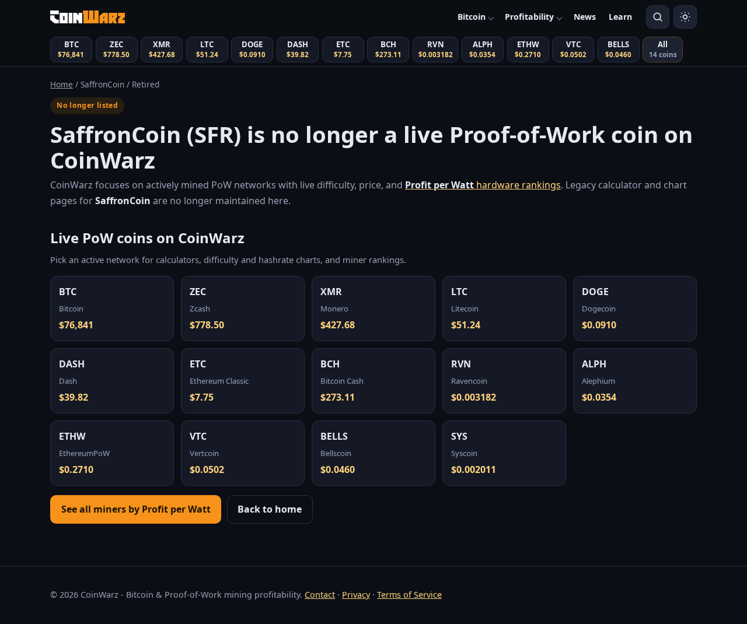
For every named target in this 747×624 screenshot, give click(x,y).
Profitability (529, 16)
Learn (620, 16)
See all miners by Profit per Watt (136, 509)
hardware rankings (483, 184)
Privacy (356, 594)
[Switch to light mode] (685, 17)
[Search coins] (657, 17)
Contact (320, 594)
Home (61, 84)
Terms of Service (409, 594)
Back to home (270, 509)
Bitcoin (472, 16)
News (585, 16)
